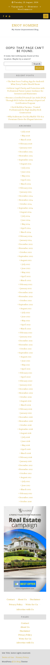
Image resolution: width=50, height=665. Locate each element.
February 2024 (26, 236)
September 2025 (26, 160)
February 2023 (26, 284)
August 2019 (26, 401)
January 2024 (26, 240)
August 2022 (26, 308)
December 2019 (26, 389)
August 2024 (26, 212)
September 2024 (26, 208)
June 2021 (26, 361)
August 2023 (26, 260)
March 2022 (26, 329)
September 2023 (26, 256)
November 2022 (26, 296)
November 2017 (26, 469)
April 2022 (26, 325)
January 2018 (26, 461)
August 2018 (26, 433)
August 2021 (26, 357)
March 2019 (26, 405)
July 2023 (26, 264)
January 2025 (26, 192)
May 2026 (26, 136)
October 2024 (26, 204)
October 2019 (26, 397)
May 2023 (26, 272)
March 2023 (26, 280)
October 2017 (26, 473)
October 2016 (26, 501)
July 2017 (26, 481)
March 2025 (26, 184)
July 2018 (26, 437)
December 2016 (26, 497)
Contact (11, 599)
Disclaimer (35, 599)
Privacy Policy (15, 604)
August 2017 (26, 477)
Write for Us (32, 604)
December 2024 (26, 196)
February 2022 (26, 333)
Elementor (33, 6)
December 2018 (26, 417)
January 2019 (26, 413)
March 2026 (26, 140)
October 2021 (26, 349)
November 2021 (26, 345)
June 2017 (26, 485)
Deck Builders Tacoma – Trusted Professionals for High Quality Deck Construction (25, 110)
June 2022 (26, 317)
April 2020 (26, 377)
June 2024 (26, 220)
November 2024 (26, 200)
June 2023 (26, 268)
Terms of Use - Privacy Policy (15, 657)
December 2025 (26, 152)
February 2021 (26, 373)
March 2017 (26, 489)
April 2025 (26, 180)
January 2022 (26, 337)
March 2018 (26, 453)
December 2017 (26, 465)
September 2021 (26, 353)
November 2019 (26, 393)
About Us (22, 599)
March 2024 (26, 232)
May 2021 (26, 365)
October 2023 (26, 252)
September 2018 (26, 429)
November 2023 (26, 248)
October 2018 (26, 425)
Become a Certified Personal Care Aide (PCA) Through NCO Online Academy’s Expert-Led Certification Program (26, 100)
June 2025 (26, 172)
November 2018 (26, 421)
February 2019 (26, 409)
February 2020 (26, 381)
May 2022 (26, 321)
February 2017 (26, 493)
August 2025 (26, 164)
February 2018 (26, 457)
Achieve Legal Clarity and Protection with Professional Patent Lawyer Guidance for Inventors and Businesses (26, 91)
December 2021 (26, 341)
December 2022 (26, 292)
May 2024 (26, 224)
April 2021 (26, 369)
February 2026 (26, 144)
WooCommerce (25, 9)
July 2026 (26, 132)
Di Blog (17, 661)
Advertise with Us (25, 609)
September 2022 (26, 304)
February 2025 (26, 188)
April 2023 (26, 276)
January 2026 (26, 148)
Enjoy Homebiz (25, 25)
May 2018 (26, 445)
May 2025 (26, 176)
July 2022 (26, 312)
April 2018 (26, 449)
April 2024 (26, 228)
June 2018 (26, 441)
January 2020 (26, 385)
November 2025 (26, 156)
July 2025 (26, 168)
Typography (17, 6)
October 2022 (26, 300)
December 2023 (26, 244)
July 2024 (26, 216)
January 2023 (26, 288)
